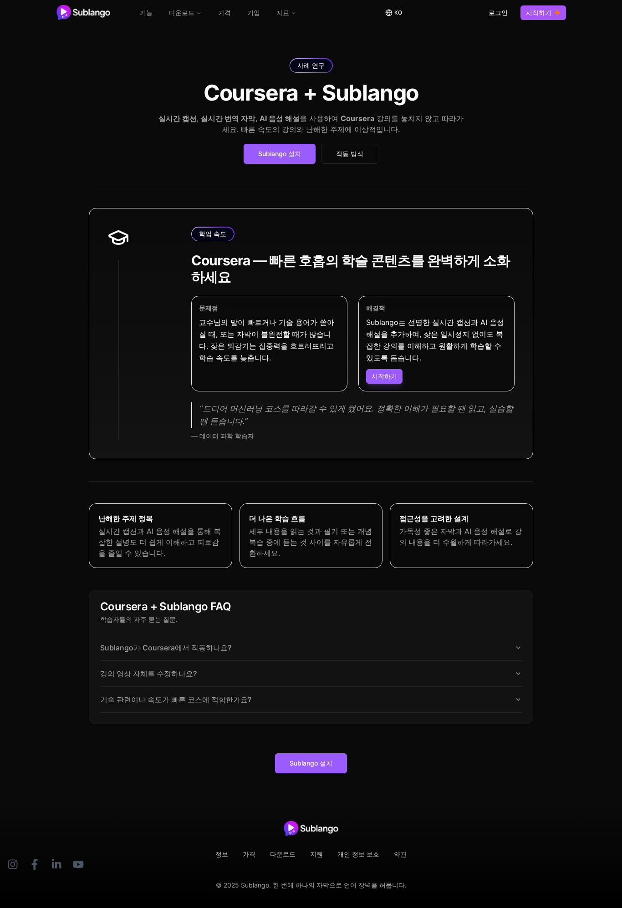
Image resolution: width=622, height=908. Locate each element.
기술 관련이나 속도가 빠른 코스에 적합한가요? (175, 699)
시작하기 (538, 12)
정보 (221, 854)
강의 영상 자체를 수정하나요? (148, 673)
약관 (400, 854)
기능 (146, 12)
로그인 (498, 12)
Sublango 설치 (279, 153)
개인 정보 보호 (358, 854)
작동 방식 (349, 153)
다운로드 (181, 12)
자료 (282, 12)
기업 (253, 12)
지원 (316, 854)
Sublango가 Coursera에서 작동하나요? (165, 647)
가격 (224, 12)
